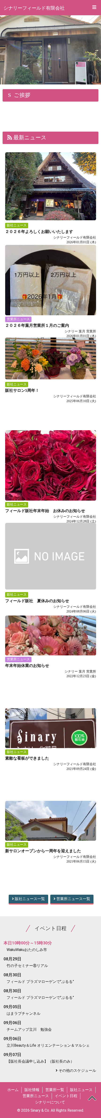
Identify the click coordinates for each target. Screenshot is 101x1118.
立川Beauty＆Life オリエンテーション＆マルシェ (48, 1045)
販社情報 (31, 1090)
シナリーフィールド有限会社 (34, 8)
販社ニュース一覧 (29, 899)
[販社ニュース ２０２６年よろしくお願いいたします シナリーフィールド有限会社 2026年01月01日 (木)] (50, 175)
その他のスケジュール (77, 1070)
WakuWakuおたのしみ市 (27, 949)
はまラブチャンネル (23, 1013)
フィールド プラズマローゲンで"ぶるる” (40, 981)
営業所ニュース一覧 (72, 899)
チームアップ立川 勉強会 (29, 1029)
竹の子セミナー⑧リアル (27, 965)
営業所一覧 (54, 1090)
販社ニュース (81, 1090)
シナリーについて (50, 1102)
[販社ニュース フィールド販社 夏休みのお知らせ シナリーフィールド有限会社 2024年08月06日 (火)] (50, 546)
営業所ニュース (36, 1096)
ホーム (13, 1090)
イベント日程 (66, 1096)
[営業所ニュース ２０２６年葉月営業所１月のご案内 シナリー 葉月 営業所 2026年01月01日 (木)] (50, 268)
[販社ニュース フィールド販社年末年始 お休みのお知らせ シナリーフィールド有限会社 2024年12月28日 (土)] (50, 453)
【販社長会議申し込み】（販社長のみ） (40, 1061)
